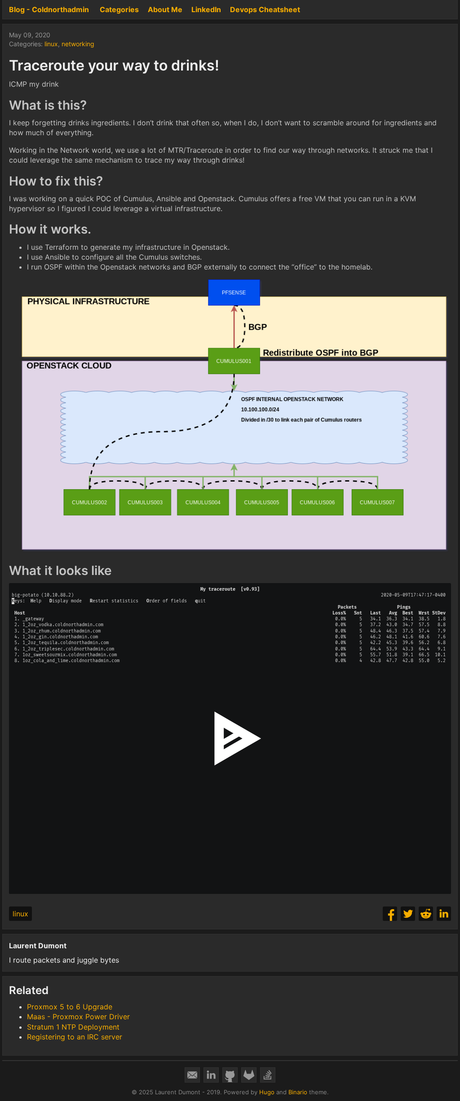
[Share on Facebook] (390, 913)
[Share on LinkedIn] (444, 913)
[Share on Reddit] (426, 913)
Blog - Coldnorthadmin (49, 9)
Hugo (266, 1092)
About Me (165, 9)
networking (78, 44)
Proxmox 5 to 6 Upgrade (69, 1006)
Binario (297, 1092)
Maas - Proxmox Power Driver (78, 1016)
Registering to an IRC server (74, 1036)
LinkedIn (206, 9)
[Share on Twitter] (408, 913)
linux (51, 44)
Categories (119, 9)
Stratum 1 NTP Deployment (73, 1026)
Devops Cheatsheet (265, 9)
